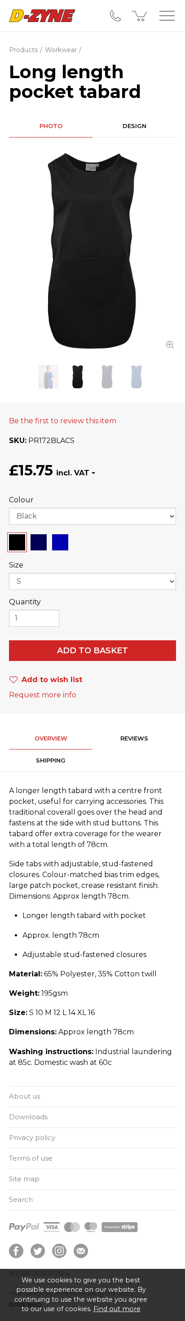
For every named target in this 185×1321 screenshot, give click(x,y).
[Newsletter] (81, 1251)
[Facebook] (16, 1251)
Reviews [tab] (134, 738)
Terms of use (31, 1158)
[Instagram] (59, 1251)
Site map (24, 1179)
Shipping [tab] (51, 760)
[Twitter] (37, 1251)
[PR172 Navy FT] (107, 376)
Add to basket (92, 651)
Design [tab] (134, 125)
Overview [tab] (51, 738)
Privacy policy (32, 1137)
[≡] (167, 16)
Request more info (42, 695)
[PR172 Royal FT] (136, 376)
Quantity (25, 602)
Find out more (117, 1309)
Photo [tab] (51, 125)
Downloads (28, 1117)
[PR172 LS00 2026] (48, 376)
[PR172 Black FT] (92, 251)
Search (21, 1199)
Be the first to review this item (62, 421)
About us (24, 1096)
